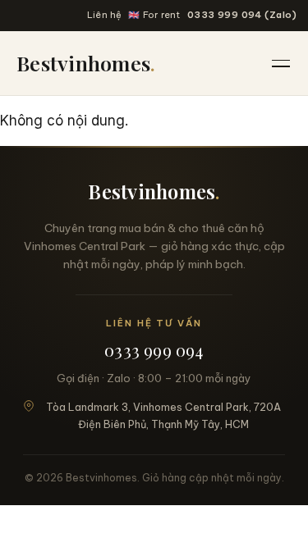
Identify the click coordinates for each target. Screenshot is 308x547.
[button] (282, 63)
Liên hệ (104, 15)
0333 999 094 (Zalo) (242, 15)
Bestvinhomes (85, 62)
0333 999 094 (153, 350)
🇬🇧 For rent (154, 15)
